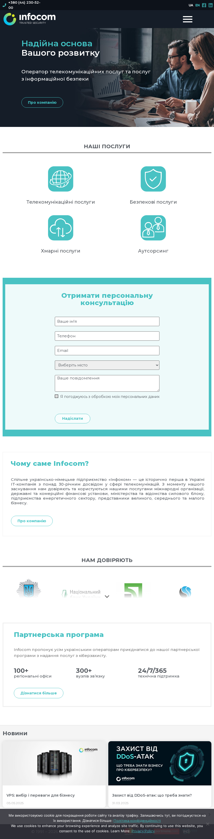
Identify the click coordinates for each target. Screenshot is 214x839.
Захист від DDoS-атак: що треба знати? (152, 795)
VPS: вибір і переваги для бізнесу (41, 795)
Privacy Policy (143, 831)
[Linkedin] (210, 5)
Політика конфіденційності (137, 820)
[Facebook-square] (204, 5)
